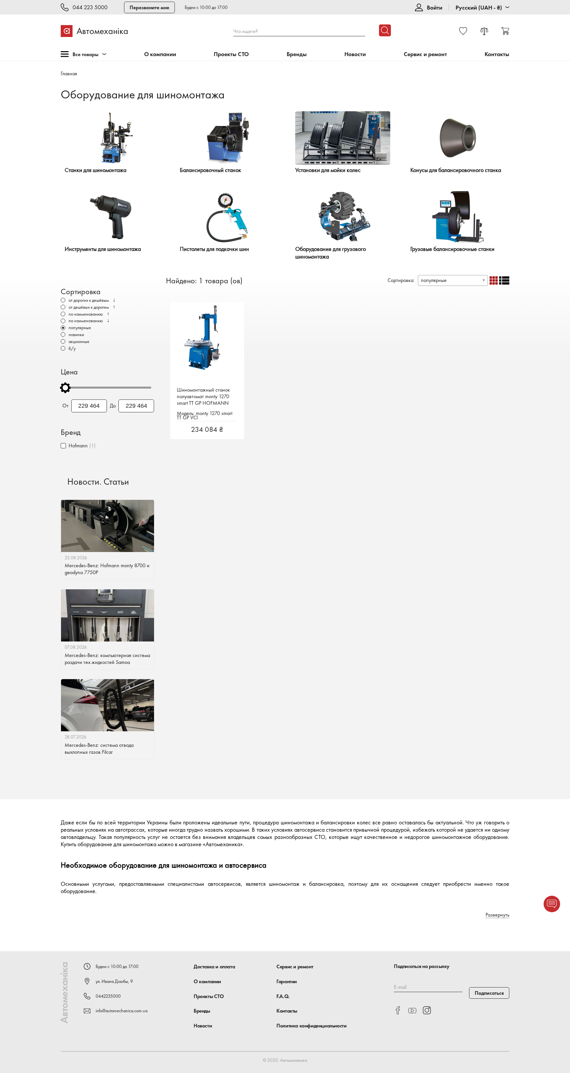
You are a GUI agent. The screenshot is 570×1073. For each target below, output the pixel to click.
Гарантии (286, 981)
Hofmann (78, 445)
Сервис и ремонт (425, 54)
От (65, 405)
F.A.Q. (283, 996)
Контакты (497, 54)
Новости (355, 54)
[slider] (65, 387)
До (113, 405)
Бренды (297, 54)
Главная (69, 73)
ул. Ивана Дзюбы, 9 (114, 981)
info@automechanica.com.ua (121, 1011)
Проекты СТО (231, 54)
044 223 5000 (90, 7)
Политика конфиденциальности (311, 1025)
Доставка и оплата (214, 966)
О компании (160, 54)
